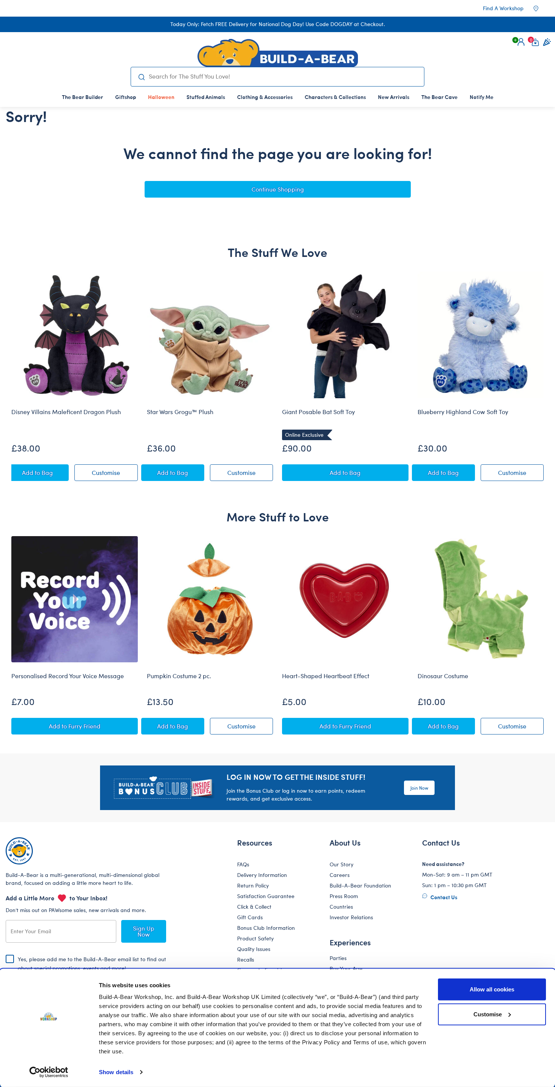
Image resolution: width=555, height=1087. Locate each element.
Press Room (344, 896)
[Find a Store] (541, 8)
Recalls (245, 959)
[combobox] (283, 76)
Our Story (341, 864)
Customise (487, 1014)
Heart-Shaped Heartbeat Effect (325, 676)
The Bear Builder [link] (82, 97)
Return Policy (253, 885)
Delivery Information (262, 874)
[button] (521, 42)
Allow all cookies (492, 989)
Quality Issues (253, 948)
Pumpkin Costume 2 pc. (179, 676)
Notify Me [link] (481, 97)
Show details (116, 1072)
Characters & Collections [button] (335, 97)
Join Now (419, 788)
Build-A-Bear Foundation (360, 885)
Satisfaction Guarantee (265, 896)
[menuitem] (82, 97)
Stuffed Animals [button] (206, 97)
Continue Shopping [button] (277, 189)
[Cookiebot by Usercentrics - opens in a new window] (49, 1072)
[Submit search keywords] (141, 76)
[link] (161, 97)
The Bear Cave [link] (439, 97)
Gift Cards (250, 917)
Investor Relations (351, 917)
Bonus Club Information (266, 927)
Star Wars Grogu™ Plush (180, 412)
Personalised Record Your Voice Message (67, 676)
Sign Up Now (143, 931)
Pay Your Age (346, 968)
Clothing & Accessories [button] (265, 97)
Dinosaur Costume (443, 676)
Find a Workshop (503, 8)
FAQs (243, 864)
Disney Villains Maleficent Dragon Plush (66, 412)
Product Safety (255, 938)
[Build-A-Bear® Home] (277, 53)
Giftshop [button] (125, 97)
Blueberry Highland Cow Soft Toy (463, 412)
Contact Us (443, 897)
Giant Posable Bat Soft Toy (318, 412)
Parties (338, 958)
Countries (341, 906)
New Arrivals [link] (393, 97)
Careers (340, 874)
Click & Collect (254, 906)
